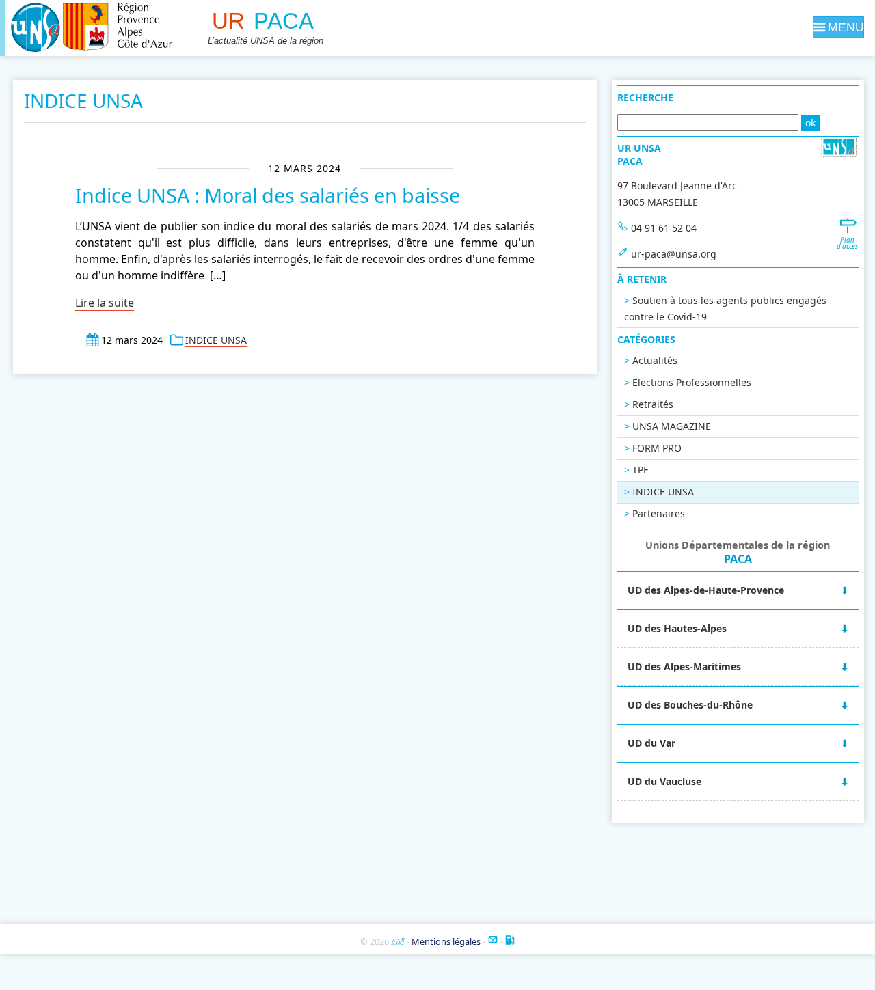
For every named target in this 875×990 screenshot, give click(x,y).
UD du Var (651, 743)
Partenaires (658, 513)
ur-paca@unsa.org (673, 253)
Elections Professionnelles (691, 382)
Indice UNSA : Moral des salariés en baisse (267, 195)
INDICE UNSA (216, 339)
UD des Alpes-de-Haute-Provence (706, 589)
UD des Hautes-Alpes (677, 628)
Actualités (654, 360)
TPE (640, 469)
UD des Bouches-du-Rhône (690, 704)
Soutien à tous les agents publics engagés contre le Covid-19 (725, 308)
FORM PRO (657, 447)
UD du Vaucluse (664, 781)
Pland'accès (847, 243)
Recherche (645, 97)
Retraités (652, 404)
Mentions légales (446, 941)
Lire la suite (104, 302)
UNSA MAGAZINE (671, 426)
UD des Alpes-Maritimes (684, 666)
